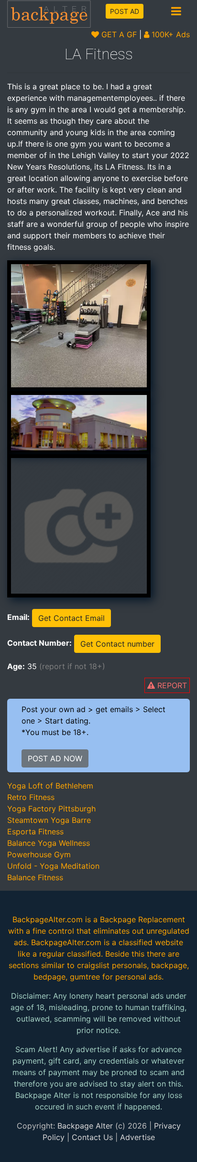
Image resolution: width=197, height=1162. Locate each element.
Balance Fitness (35, 877)
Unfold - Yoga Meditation (53, 866)
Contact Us (92, 1137)
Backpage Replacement (142, 919)
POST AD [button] (124, 11)
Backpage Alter (85, 1125)
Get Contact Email (71, 618)
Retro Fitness (31, 797)
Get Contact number (117, 644)
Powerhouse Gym (39, 854)
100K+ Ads (169, 34)
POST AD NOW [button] (55, 758)
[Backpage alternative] (49, 13)
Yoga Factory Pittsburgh (51, 808)
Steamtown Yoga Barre (49, 820)
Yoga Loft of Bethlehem (50, 785)
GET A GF (118, 34)
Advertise (137, 1137)
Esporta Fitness (35, 831)
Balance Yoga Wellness (48, 843)
